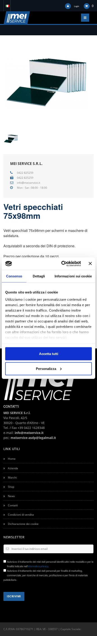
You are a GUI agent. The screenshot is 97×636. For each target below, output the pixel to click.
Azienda (12, 468)
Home (11, 459)
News (11, 496)
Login (76, 6)
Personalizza (46, 368)
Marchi (12, 477)
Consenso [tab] (14, 276)
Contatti (12, 505)
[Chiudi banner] (90, 263)
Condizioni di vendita (20, 515)
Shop (10, 487)
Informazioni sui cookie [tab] (73, 276)
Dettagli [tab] (39, 276)
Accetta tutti (48, 354)
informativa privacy (38, 566)
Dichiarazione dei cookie (23, 524)
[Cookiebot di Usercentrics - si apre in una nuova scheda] (61, 264)
